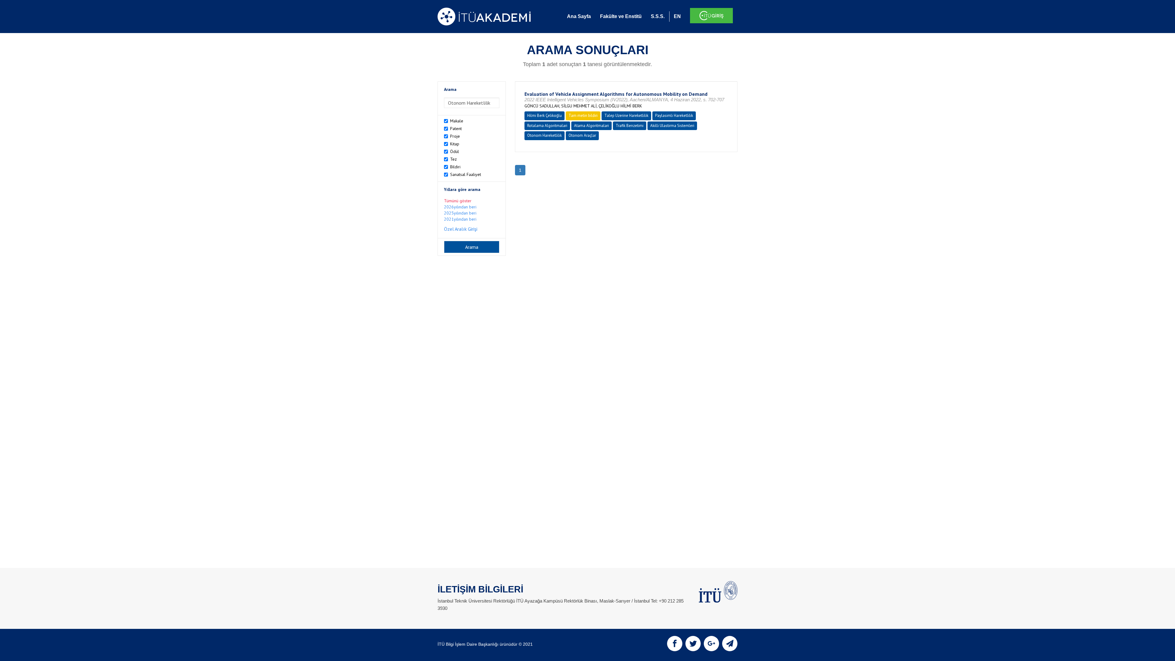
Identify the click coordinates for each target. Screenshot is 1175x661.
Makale (456, 121)
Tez (453, 159)
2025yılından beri (460, 213)
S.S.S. (658, 16)
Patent (456, 128)
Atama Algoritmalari (591, 125)
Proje (455, 136)
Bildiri (455, 167)
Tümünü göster (458, 201)
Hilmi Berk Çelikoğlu (544, 115)
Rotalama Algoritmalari (547, 125)
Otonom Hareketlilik (544, 135)
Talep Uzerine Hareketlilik (626, 115)
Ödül (454, 151)
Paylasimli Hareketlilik (674, 115)
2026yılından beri (460, 207)
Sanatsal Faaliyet (465, 174)
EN (677, 16)
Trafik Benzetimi (629, 125)
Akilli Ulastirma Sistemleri (672, 125)
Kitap (454, 144)
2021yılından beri (460, 219)
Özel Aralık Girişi (460, 229)
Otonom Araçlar (582, 135)
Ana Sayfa (579, 16)
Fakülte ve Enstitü (621, 16)
